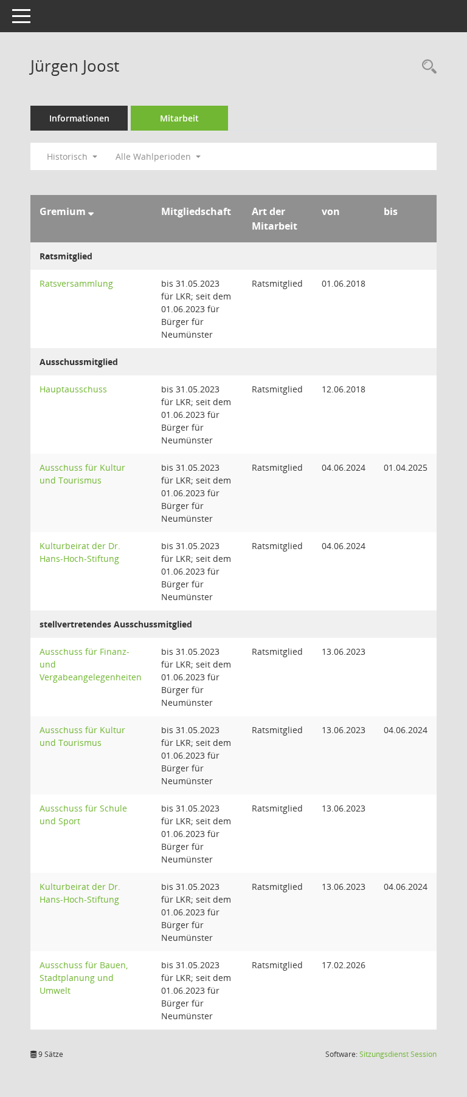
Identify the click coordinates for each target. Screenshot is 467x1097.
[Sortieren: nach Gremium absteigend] (91, 211)
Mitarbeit (179, 118)
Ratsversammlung (76, 283)
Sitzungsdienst (398, 1054)
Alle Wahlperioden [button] (154, 156)
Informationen (79, 118)
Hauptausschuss (73, 389)
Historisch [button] (68, 156)
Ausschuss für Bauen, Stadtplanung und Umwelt (84, 977)
